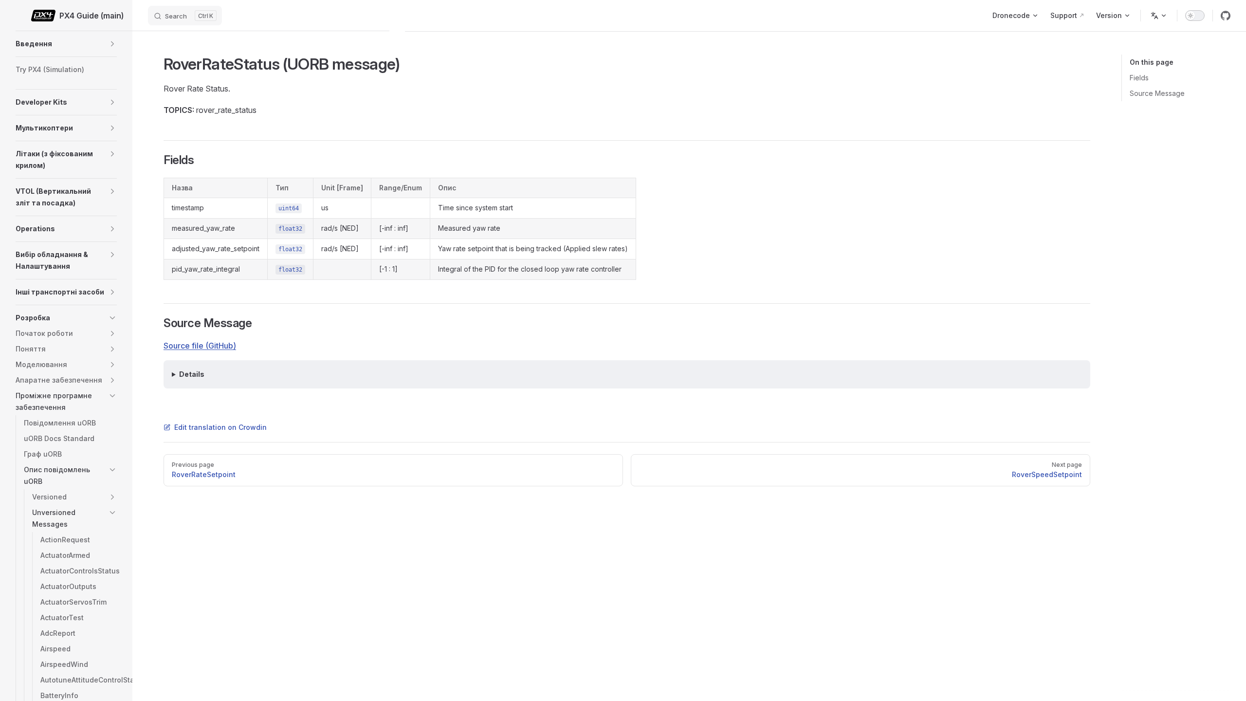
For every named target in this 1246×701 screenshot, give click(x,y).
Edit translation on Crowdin (220, 427)
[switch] (1195, 15)
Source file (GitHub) (200, 345)
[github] (1225, 15)
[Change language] (1159, 15)
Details (191, 374)
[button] (112, 44)
